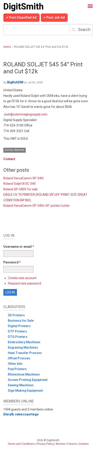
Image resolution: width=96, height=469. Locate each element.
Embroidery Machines (24, 342)
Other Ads (15, 363)
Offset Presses (19, 358)
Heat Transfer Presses (25, 353)
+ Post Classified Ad (21, 17)
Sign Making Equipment (25, 390)
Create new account (22, 278)
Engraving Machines (23, 347)
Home (7, 46)
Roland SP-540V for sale (20, 189)
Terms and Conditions (21, 443)
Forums (72, 443)
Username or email (18, 246)
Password (12, 262)
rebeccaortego (27, 414)
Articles (60, 443)
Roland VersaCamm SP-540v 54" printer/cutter (36, 205)
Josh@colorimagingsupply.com (25, 114)
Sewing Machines (21, 385)
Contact (9, 159)
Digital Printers (19, 326)
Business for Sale (21, 320)
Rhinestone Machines (24, 374)
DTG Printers (17, 337)
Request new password (24, 283)
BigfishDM (15, 82)
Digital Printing (14, 150)
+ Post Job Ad (54, 17)
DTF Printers (17, 331)
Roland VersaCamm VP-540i (23, 178)
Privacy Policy (45, 443)
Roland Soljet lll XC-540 (19, 183)
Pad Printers (17, 369)
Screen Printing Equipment (28, 380)
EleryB (8, 414)
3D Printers (16, 315)
